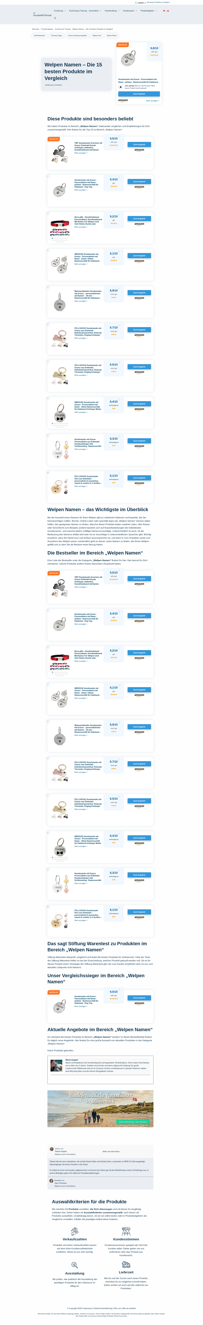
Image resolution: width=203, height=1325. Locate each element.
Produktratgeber (147, 11)
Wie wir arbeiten (129, 1308)
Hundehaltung (111, 11)
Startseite (35, 29)
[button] (55, 18)
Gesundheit (93, 11)
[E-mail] (52, 1079)
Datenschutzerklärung (103, 1308)
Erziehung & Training (78, 11)
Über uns (117, 1308)
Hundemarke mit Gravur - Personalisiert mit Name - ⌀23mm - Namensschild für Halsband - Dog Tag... (138, 81)
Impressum (87, 1308)
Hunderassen (128, 11)
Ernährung (58, 11)
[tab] (52, 238)
